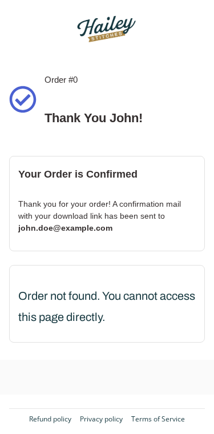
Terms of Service (158, 419)
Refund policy (50, 419)
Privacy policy (101, 419)
